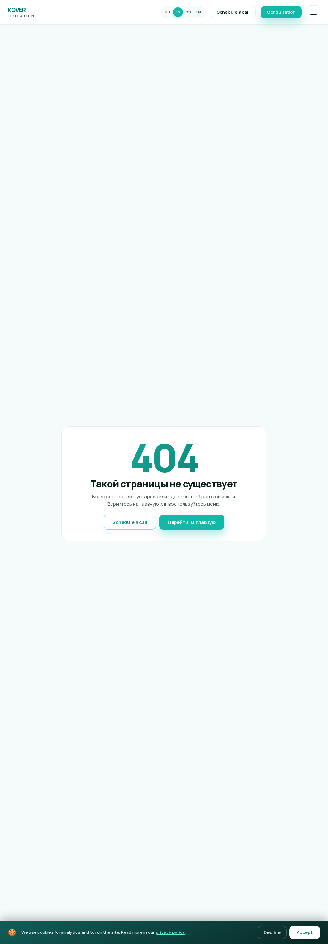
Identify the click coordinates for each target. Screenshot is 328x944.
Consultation (281, 12)
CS (188, 12)
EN (178, 12)
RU (167, 12)
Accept (305, 932)
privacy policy (170, 932)
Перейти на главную (192, 522)
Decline (272, 932)
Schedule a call (233, 12)
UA (199, 12)
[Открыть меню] (313, 12)
